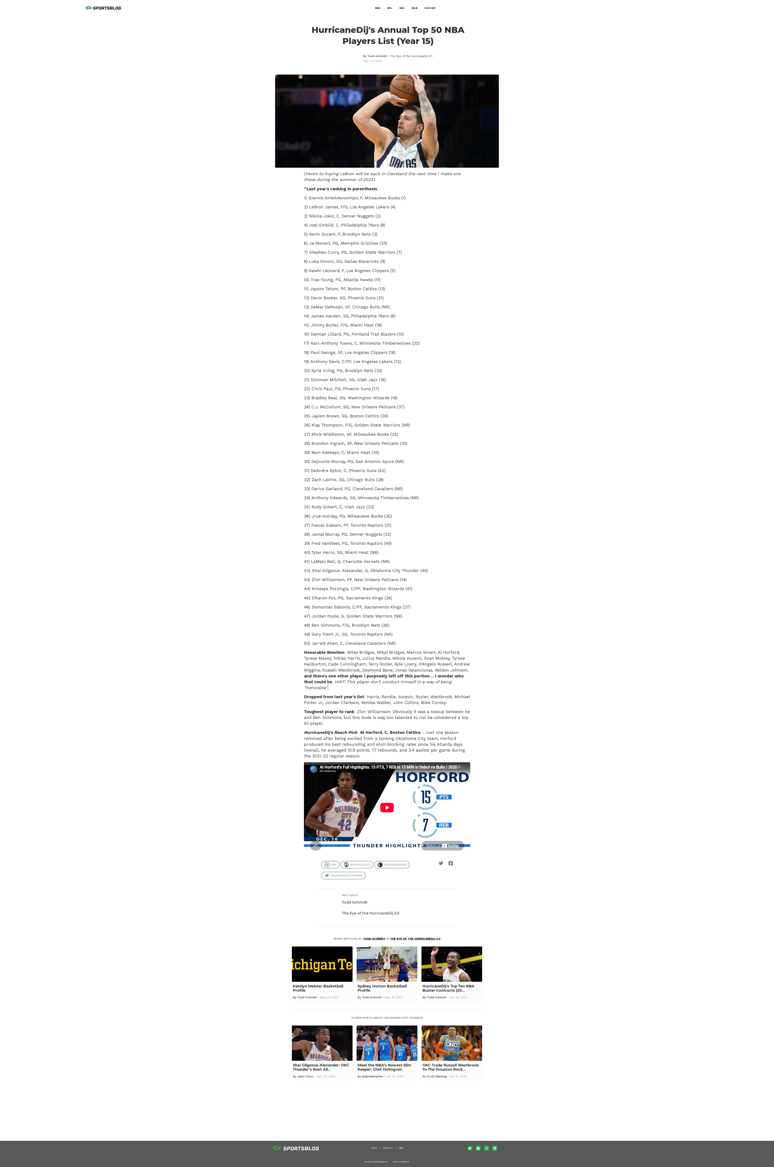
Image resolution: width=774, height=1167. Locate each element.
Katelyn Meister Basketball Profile (318, 988)
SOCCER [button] (429, 8)
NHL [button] (402, 8)
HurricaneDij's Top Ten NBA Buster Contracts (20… (448, 988)
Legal (400, 1148)
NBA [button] (377, 8)
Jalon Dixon (305, 1076)
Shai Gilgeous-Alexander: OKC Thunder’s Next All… (321, 1067)
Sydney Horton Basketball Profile (382, 988)
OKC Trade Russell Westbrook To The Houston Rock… (450, 1067)
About (374, 1148)
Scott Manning (436, 1076)
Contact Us (387, 1148)
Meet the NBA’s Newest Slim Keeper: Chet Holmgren (384, 1067)
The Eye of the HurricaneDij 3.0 (411, 56)
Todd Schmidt (377, 56)
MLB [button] (414, 8)
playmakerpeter (372, 1076)
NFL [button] (389, 8)
